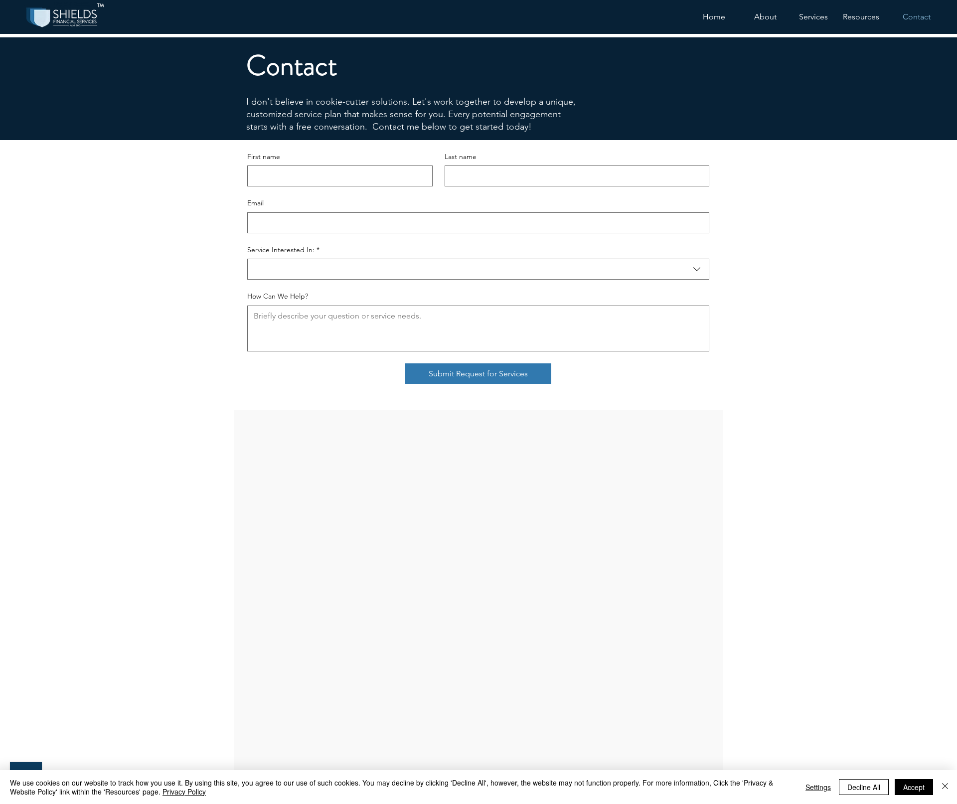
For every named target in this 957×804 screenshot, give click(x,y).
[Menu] (108, 18)
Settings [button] (818, 787)
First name (263, 156)
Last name (461, 156)
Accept (914, 787)
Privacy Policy (184, 792)
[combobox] (478, 269)
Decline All (863, 787)
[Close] (945, 787)
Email (255, 202)
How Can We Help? (277, 296)
